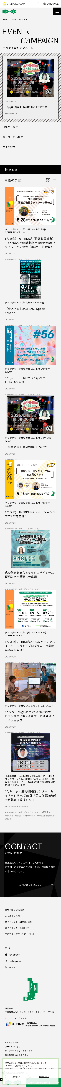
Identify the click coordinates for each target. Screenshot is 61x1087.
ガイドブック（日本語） (16, 921)
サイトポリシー (12, 1042)
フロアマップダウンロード (17, 934)
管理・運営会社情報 (14, 909)
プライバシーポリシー (15, 1046)
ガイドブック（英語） (15, 927)
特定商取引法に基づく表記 (17, 1055)
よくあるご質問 (12, 915)
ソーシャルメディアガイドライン (19, 1051)
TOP (5, 19)
